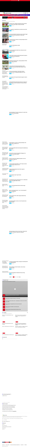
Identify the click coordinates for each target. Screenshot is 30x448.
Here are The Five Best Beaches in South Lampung (7, 324)
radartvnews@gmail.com (7, 421)
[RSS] (11, 442)
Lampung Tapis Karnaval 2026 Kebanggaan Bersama (9, 405)
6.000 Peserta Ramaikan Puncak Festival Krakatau (8, 407)
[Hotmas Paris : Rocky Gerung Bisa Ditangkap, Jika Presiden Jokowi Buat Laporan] (5, 154)
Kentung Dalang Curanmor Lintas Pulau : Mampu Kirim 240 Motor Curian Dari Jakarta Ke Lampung (18, 232)
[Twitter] (4, 442)
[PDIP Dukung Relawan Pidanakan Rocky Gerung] (5, 273)
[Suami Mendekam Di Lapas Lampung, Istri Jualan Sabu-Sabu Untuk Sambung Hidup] (5, 113)
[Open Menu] (25, 13)
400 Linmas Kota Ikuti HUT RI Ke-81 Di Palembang (14, 17)
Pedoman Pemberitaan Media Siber (6, 426)
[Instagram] (6, 442)
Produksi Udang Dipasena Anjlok (14, 45)
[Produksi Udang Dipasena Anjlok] (5, 46)
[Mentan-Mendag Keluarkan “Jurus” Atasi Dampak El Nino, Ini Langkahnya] (5, 191)
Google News (14, 411)
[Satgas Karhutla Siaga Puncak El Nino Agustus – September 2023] (5, 170)
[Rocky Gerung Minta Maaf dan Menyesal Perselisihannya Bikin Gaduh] (5, 149)
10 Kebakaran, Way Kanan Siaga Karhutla (7, 409)
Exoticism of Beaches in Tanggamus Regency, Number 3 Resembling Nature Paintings (21, 335)
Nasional (10, 30)
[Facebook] (2, 442)
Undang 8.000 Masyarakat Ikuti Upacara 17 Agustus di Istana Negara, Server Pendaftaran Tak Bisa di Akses (18, 82)
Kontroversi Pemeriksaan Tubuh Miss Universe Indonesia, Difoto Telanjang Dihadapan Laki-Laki (17, 72)
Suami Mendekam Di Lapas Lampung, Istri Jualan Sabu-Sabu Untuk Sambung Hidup (18, 113)
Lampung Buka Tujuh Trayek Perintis (15, 174)
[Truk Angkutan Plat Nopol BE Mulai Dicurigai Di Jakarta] (5, 78)
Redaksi (26, 444)
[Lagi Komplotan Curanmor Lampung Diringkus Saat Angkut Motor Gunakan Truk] (5, 144)
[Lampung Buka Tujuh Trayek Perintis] (5, 175)
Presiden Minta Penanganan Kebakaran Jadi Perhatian (13, 298)
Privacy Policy (7, 444)
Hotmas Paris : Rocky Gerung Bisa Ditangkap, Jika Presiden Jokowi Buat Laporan (17, 154)
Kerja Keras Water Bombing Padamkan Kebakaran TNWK (13, 309)
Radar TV (3, 424)
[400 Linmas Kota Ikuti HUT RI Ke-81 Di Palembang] (8, 17)
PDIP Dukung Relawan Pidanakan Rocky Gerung (17, 272)
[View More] (27, 312)
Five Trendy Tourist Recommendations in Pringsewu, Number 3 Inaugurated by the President (20, 324)
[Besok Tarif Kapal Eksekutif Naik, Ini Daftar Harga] (5, 186)
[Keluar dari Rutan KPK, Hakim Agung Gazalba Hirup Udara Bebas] (5, 197)
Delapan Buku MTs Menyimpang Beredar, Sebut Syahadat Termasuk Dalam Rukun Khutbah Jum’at (17, 66)
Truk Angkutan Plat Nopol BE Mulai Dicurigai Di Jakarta (18, 77)
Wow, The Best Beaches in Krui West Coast (8, 334)
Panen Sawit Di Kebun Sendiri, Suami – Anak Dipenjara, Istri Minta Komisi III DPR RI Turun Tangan (16, 301)
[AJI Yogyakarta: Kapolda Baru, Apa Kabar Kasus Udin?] (5, 30)
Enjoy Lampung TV (4, 425)
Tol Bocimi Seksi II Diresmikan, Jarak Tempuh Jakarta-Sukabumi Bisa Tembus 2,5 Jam (18, 164)
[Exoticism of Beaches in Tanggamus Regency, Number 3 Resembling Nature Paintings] (21, 330)
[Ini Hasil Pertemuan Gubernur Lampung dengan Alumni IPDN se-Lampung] (5, 40)
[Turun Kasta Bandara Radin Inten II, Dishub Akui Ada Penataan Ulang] (5, 51)
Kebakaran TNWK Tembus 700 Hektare (7, 408)
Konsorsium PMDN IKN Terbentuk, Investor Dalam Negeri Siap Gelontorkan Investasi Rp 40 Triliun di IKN (18, 35)
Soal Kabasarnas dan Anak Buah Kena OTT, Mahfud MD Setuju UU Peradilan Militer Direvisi (18, 180)
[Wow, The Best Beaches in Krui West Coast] (8, 330)
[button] (24, 13)
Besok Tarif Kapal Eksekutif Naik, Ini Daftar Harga (17, 185)
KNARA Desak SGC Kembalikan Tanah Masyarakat (12, 306)
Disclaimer (22, 444)
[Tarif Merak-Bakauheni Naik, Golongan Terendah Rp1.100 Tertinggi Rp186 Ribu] (5, 263)
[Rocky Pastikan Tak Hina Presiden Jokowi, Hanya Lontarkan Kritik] (5, 268)
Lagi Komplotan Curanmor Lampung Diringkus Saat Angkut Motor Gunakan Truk (17, 143)
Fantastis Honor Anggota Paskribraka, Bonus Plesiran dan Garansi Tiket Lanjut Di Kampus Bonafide (18, 24)
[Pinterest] (5, 442)
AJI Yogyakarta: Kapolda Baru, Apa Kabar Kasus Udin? (18, 29)
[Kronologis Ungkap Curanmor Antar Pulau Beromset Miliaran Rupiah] (5, 202)
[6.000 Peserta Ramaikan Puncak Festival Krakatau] (20, 17)
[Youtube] (8, 442)
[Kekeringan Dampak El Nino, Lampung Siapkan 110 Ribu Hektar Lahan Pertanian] (5, 62)
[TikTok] (9, 442)
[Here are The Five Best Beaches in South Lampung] (8, 319)
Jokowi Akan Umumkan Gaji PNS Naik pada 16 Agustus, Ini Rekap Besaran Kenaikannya (18, 56)
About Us (3, 444)
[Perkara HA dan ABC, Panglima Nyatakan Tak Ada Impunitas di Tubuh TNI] (5, 159)
